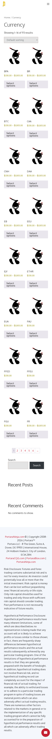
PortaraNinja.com (14, 536)
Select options (10, 84)
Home (7, 17)
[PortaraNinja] (4, 4)
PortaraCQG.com (15, 558)
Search (11, 459)
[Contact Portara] (45, 732)
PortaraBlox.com (35, 558)
